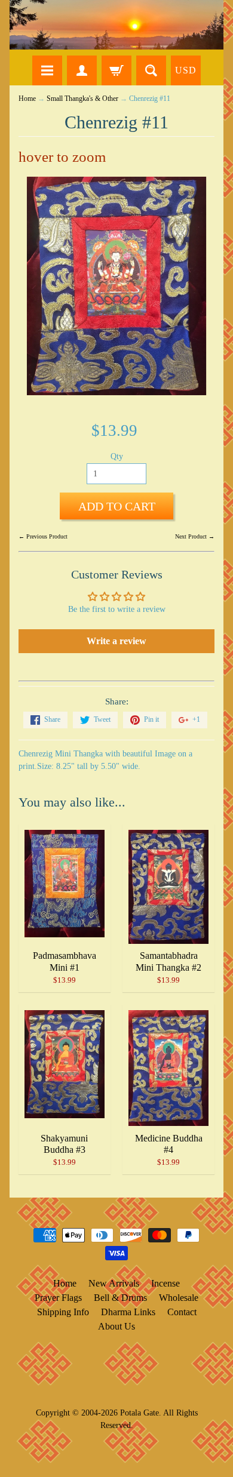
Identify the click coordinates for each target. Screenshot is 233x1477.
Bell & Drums (120, 1298)
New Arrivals (113, 1283)
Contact (182, 1312)
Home (27, 99)
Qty (117, 456)
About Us (116, 1326)
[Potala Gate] (116, 25)
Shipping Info (63, 1312)
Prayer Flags (58, 1298)
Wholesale (178, 1298)
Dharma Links (128, 1312)
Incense (165, 1283)
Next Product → (194, 536)
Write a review (116, 641)
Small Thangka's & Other (82, 99)
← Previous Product (43, 536)
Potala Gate (139, 1412)
